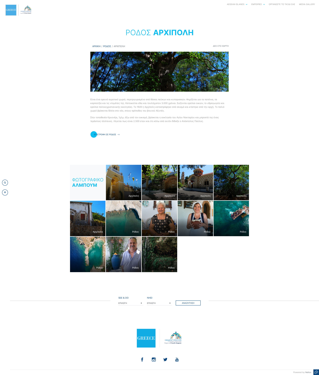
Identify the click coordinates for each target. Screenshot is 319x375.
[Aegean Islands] (18, 10)
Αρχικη (96, 46)
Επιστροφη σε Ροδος (105, 134)
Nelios (308, 372)
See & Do (123, 297)
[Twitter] (165, 359)
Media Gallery (307, 4)
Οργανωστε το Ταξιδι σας (282, 4)
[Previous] (94, 71)
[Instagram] (154, 359)
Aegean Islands (236, 4)
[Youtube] (177, 359)
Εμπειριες (256, 4)
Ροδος (107, 46)
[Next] (224, 71)
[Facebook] (142, 359)
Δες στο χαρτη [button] (221, 46)
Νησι (149, 297)
